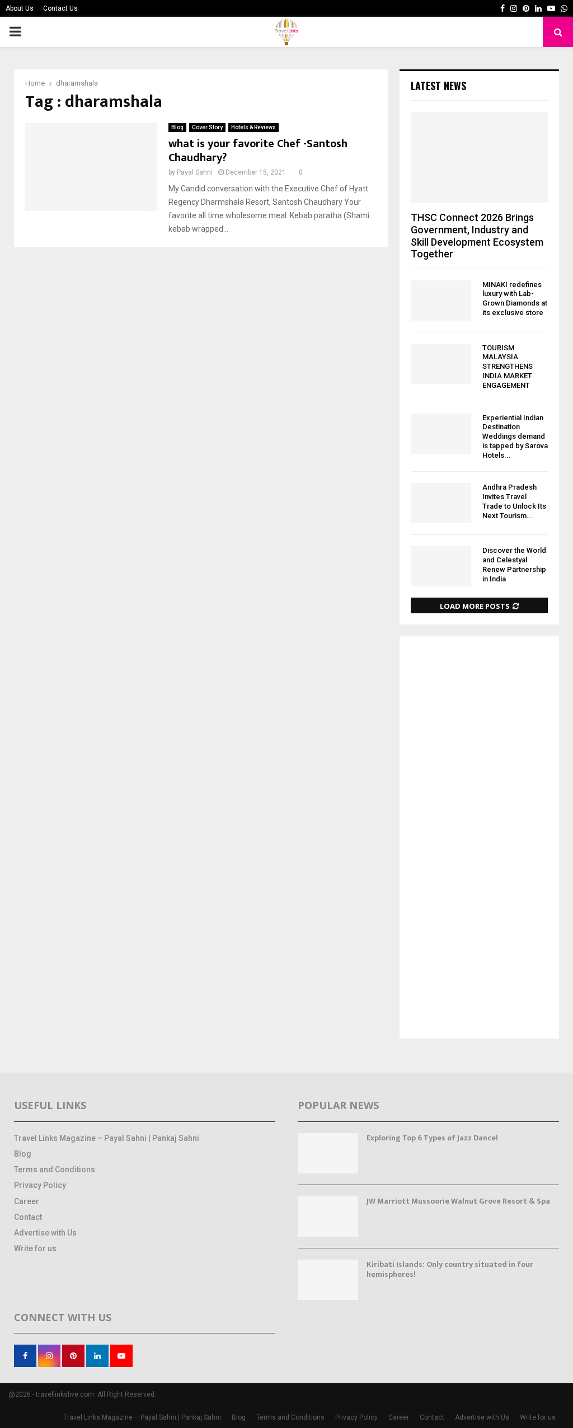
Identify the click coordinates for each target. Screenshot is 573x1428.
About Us (20, 8)
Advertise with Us (45, 1232)
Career (26, 1201)
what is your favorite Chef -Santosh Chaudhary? (257, 150)
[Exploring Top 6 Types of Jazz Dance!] (328, 1153)
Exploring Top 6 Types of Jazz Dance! (432, 1137)
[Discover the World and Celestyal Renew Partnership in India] (441, 566)
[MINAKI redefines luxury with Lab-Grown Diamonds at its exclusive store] (441, 300)
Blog (177, 127)
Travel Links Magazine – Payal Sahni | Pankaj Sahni (106, 1138)
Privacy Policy (40, 1185)
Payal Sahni (195, 172)
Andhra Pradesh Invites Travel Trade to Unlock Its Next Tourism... (514, 501)
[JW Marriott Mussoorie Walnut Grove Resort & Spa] (328, 1216)
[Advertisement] (479, 838)
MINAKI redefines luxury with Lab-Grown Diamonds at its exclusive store (514, 298)
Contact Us (60, 8)
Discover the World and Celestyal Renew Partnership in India (514, 564)
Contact (28, 1217)
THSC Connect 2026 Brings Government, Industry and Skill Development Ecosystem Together (477, 236)
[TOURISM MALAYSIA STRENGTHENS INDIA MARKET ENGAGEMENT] (441, 364)
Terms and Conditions (54, 1169)
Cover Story (207, 127)
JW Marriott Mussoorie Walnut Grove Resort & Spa (458, 1201)
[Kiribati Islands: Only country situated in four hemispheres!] (328, 1280)
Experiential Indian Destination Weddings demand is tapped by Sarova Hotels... (515, 436)
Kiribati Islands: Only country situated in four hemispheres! (450, 1269)
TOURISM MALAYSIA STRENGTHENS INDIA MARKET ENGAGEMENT (507, 366)
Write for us (35, 1248)
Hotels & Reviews (253, 127)
